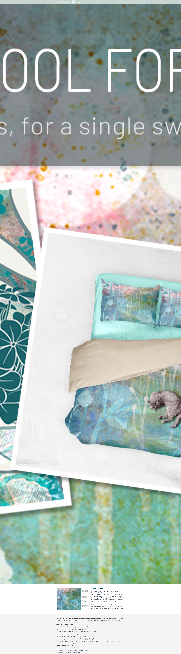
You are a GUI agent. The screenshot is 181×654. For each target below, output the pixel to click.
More (124, 2)
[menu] (114, 2)
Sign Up (132, 2)
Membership (99, 2)
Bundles (120, 2)
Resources (115, 2)
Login (128, 2)
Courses (110, 2)
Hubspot (105, 2)
